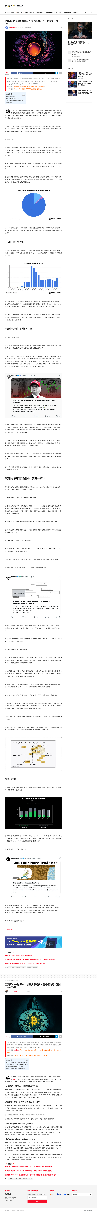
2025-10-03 (20, 27)
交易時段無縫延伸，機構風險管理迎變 (17, 1062)
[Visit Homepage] (14, 5)
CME (20, 1178)
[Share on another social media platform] (60, 73)
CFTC (16, 1178)
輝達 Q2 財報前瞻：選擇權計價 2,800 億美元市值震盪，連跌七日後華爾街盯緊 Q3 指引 (81, 53)
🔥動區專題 (19, 12)
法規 (60, 12)
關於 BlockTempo (88, 1210)
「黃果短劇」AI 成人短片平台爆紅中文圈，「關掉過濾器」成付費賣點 (81, 60)
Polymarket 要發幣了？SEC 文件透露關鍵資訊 (28, 89)
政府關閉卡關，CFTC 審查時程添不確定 (17, 1064)
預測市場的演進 (11, 96)
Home (6, 17)
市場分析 (17, 980)
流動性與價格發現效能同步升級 (15, 1066)
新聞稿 (14, 1079)
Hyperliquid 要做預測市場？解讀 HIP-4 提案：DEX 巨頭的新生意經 (25, 963)
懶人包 (86, 12)
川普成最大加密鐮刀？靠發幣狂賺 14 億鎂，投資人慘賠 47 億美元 (85, 83)
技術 (55, 12)
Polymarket (11, 967)
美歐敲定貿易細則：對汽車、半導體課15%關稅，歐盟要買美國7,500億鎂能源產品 (29, 1171)
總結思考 (9, 102)
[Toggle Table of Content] (22, 94)
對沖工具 (24, 967)
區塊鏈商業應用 (48, 12)
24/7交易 (11, 1178)
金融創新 (29, 967)
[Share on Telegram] (56, 73)
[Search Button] (91, 12)
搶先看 (12, 12)
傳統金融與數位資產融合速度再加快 (16, 1068)
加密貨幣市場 (39, 12)
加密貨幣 (18, 967)
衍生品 (30, 1178)
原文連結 (9, 929)
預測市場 (35, 967)
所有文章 (7, 12)
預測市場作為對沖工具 (13, 98)
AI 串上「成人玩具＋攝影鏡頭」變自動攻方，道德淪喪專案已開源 (76, 43)
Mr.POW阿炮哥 (13, 991)
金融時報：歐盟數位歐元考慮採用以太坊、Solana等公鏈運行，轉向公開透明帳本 (28, 1166)
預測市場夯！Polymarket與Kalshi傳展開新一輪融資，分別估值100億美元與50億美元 (30, 959)
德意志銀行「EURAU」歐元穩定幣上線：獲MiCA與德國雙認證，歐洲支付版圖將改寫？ (30, 1175)
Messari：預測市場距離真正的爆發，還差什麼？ (19, 955)
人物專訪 (75, 12)
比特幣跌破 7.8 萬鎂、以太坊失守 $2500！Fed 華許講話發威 (85, 74)
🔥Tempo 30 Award (28, 12)
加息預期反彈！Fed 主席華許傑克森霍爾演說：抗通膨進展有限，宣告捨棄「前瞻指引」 (85, 93)
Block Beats (13, 27)
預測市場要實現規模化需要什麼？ (15, 100)
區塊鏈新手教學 (67, 12)
